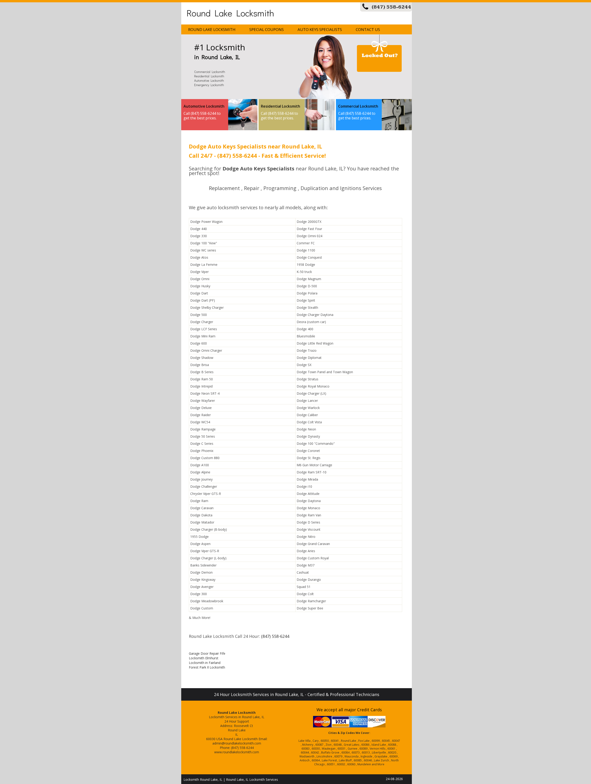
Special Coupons (266, 29)
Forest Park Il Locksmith (207, 667)
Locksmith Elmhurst (203, 658)
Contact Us (368, 29)
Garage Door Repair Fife (207, 653)
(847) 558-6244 (391, 7)
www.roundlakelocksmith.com (236, 752)
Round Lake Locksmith (230, 13)
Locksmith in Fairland (204, 662)
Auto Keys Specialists (320, 29)
